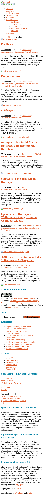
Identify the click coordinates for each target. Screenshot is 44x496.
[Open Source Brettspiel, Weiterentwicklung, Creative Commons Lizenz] (12, 209)
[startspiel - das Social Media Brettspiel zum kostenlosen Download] (15, 137)
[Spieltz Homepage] (14, 4)
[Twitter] (7, 4)
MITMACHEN (12, 20)
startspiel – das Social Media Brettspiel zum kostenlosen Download (19, 146)
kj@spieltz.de (21, 485)
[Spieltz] (10, 285)
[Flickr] (12, 4)
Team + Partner (7, 381)
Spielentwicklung (12, 13)
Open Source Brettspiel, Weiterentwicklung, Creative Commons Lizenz (19, 217)
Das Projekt (10, 11)
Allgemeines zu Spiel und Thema (14, 189)
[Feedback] (9, 39)
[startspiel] (5, 2)
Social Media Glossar (19, 28)
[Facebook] (2, 4)
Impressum (10, 33)
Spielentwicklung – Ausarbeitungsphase (21, 342)
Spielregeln (15, 22)
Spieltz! (19, 489)
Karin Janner (26, 50)
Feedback (14, 31)
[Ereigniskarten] (11, 71)
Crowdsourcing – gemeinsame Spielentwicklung (17, 332)
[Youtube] (9, 4)
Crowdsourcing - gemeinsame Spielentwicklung (19, 52)
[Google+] (4, 4)
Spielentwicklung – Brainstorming (19, 344)
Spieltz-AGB (6, 387)
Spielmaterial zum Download (12, 86)
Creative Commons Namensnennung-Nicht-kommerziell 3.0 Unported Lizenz (20, 302)
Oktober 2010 (11, 365)
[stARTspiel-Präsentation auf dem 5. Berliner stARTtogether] (15, 252)
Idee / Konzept (6, 379)
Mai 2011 (9, 358)
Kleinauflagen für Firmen (11, 398)
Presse (3, 385)
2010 (10, 37)
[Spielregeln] (11, 105)
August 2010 (11, 369)
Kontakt (4, 390)
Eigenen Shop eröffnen (10, 403)
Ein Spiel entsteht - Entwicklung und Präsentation (21, 155)
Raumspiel (10, 17)
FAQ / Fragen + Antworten (11, 383)
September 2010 (12, 367)
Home (3, 37)
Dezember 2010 (12, 360)
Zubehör (14, 26)
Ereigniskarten (16, 24)
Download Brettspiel (14, 15)
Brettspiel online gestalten (11, 396)
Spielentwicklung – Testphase (17, 346)
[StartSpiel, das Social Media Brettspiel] (16, 173)
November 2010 (12, 362)
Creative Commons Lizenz (16, 329)
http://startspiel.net (15, 307)
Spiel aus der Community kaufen (13, 401)
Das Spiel (9, 9)
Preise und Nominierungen (16, 340)
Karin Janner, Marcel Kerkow (23, 298)
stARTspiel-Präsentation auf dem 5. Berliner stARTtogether (21, 258)
